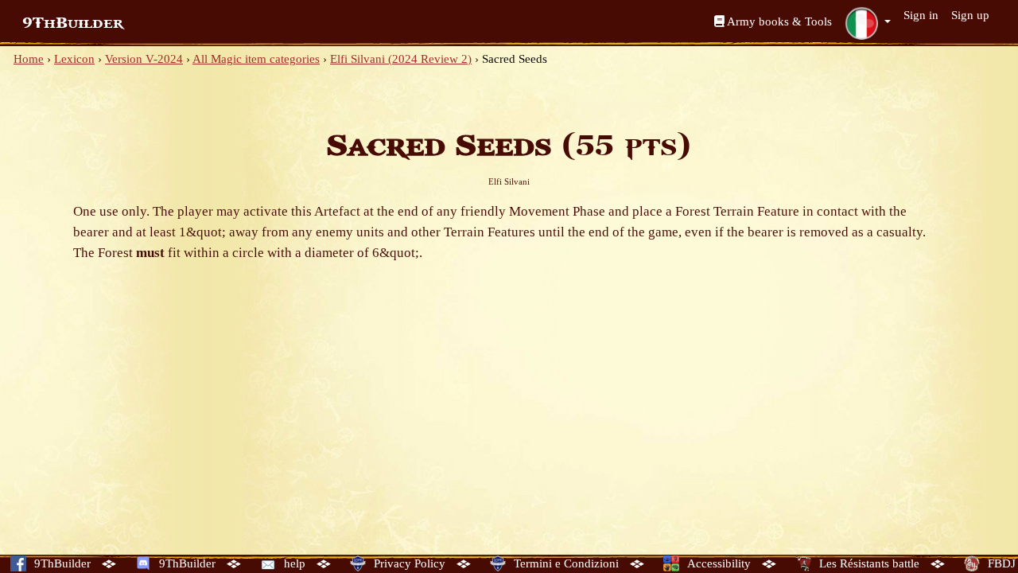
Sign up (970, 15)
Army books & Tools (778, 21)
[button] (867, 23)
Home (29, 59)
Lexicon (74, 59)
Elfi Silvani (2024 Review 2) (401, 59)
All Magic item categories (256, 59)
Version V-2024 (144, 59)
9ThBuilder (72, 23)
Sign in (920, 15)
